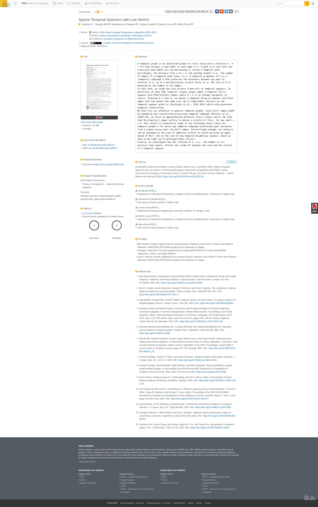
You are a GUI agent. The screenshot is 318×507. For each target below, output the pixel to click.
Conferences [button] (95, 3)
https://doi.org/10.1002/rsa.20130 (154, 333)
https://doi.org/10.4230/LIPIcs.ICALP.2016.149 (201, 321)
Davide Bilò (101, 24)
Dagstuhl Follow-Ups (88, 483)
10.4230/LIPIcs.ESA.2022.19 (101, 145)
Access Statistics (93, 213)
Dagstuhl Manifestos (129, 483)
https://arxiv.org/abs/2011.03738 (211, 372)
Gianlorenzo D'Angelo (123, 24)
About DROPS (179, 503)
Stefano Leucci (166, 24)
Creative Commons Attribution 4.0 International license (128, 43)
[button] (35, 3)
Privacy (199, 503)
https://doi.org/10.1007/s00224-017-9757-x (159, 294)
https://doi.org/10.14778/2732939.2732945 (209, 427)
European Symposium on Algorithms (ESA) (124, 39)
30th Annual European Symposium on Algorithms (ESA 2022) (128, 32)
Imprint (190, 503)
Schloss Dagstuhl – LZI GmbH (132, 503)
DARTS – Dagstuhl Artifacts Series (134, 477)
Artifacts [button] (114, 3)
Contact (208, 503)
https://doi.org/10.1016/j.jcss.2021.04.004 (197, 360)
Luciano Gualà (146, 24)
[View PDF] (99, 86)
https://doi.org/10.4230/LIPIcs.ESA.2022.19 (183, 176)
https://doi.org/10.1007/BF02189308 (216, 303)
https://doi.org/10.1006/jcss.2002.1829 (213, 407)
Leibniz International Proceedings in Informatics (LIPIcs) (125, 35)
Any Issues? (313, 498)
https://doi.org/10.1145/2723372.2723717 (189, 398)
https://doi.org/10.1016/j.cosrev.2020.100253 (181, 282)
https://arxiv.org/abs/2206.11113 (109, 164)
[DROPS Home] (15, 3)
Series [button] (59, 3)
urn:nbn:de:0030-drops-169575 (103, 148)
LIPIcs (82, 477)
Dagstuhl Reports (127, 480)
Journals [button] (75, 3)
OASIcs (83, 480)
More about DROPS (87, 462)
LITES (123, 486)
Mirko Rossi (184, 24)
